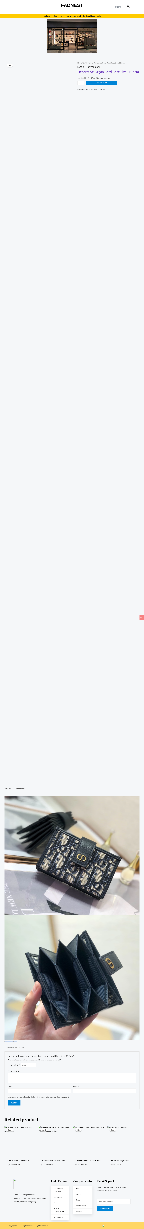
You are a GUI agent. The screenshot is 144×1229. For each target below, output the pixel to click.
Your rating (14, 1065)
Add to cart (101, 83)
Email (76, 1087)
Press (78, 1200)
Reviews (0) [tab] (20, 788)
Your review (14, 1071)
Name (10, 1087)
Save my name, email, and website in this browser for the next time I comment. (39, 1097)
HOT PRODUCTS (93, 67)
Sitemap (79, 1211)
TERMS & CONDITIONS (59, 1210)
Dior (90, 63)
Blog (77, 1188)
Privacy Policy (81, 1206)
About (78, 1194)
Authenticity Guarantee (58, 1189)
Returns (57, 1203)
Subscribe (105, 1209)
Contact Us (58, 1197)
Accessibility (58, 1217)
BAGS (85, 63)
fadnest (72, 5)
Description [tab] (9, 788)
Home (79, 63)
